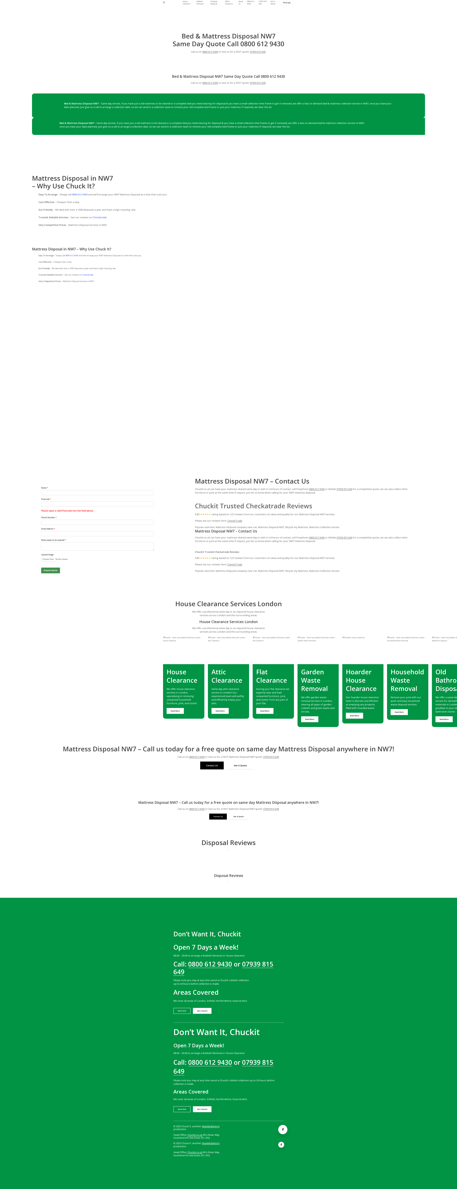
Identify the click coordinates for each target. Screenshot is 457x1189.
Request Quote (50, 570)
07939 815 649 (258, 51)
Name (44, 488)
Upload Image (47, 554)
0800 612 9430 (210, 51)
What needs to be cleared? (53, 540)
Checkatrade (100, 217)
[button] (175, 711)
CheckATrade (234, 520)
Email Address (48, 528)
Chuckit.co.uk (194, 1134)
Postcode (46, 499)
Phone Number (49, 517)
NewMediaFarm (211, 1126)
